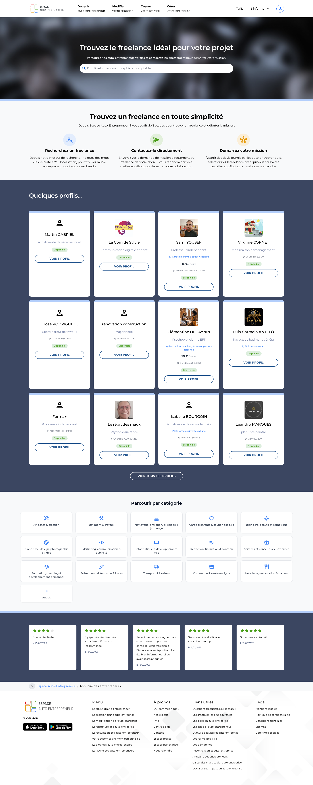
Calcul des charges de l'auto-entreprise (217, 762)
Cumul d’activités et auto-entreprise (215, 732)
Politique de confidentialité (273, 714)
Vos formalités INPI (205, 738)
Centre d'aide (162, 726)
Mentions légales (266, 708)
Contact (159, 732)
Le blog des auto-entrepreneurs (112, 744)
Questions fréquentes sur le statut (214, 708)
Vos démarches (202, 744)
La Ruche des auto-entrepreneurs (113, 750)
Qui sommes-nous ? (166, 708)
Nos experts (161, 714)
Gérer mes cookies (267, 732)
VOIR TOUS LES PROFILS (157, 476)
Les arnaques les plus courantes (212, 714)
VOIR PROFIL (59, 258)
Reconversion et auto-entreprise (213, 750)
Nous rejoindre (163, 750)
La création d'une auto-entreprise (113, 714)
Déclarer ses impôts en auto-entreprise (217, 768)
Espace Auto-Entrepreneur (56, 686)
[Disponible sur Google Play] (60, 727)
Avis (156, 720)
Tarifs (239, 8)
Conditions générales (269, 720)
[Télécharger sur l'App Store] (35, 727)
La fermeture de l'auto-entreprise (113, 726)
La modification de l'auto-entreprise (114, 720)
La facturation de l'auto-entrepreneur (115, 732)
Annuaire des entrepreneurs (210, 756)
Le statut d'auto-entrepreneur (111, 708)
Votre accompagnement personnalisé (116, 738)
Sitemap (261, 726)
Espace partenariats (166, 744)
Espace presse (162, 738)
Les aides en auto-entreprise (210, 720)
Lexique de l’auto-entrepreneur (212, 726)
